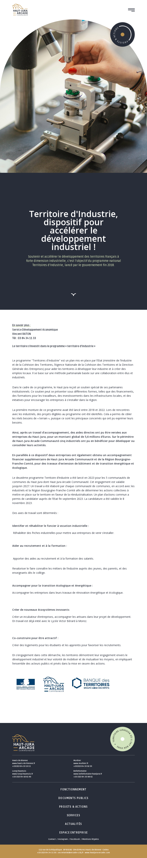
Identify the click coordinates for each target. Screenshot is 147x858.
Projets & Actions (73, 806)
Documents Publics (73, 798)
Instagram (63, 839)
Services (73, 815)
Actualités (73, 824)
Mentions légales (90, 839)
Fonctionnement (73, 789)
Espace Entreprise (73, 832)
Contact (52, 839)
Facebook (75, 839)
